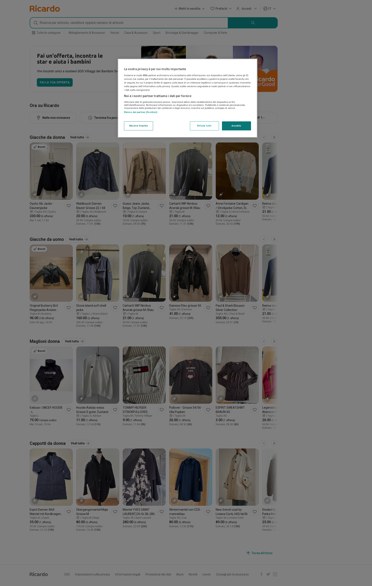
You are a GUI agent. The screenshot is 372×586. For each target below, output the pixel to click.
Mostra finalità (138, 125)
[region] (187, 98)
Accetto (236, 125)
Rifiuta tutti (204, 125)
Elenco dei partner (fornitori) (140, 112)
